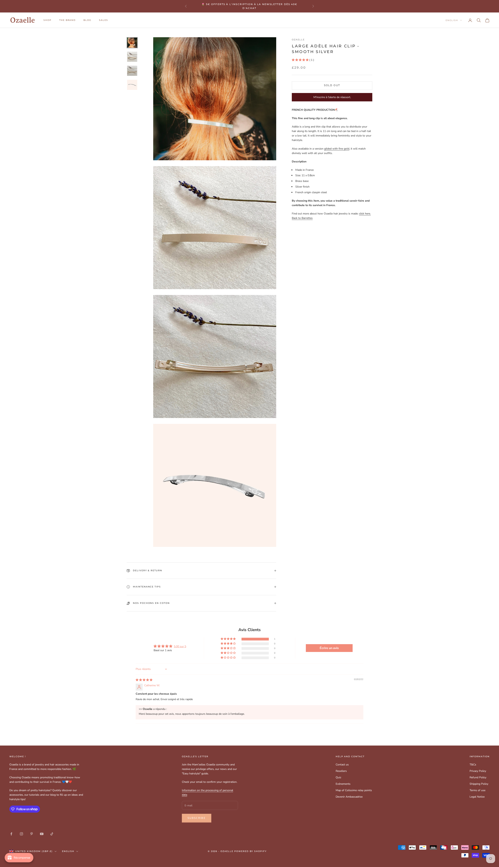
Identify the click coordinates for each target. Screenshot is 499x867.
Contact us (342, 764)
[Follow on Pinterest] (32, 834)
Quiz (338, 777)
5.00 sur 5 (180, 646)
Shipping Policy (479, 784)
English (452, 20)
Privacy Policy (478, 771)
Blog (87, 20)
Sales (103, 20)
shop (47, 20)
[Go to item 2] (132, 56)
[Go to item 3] (132, 70)
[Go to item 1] (132, 42)
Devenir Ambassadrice (349, 797)
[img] (144, 680)
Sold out (332, 85)
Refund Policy (478, 777)
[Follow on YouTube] (42, 834)
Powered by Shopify (250, 851)
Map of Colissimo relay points (354, 790)
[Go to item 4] (132, 84)
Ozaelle (298, 39)
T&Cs (473, 764)
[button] (300, 60)
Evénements (343, 784)
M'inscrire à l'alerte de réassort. (332, 97)
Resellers (341, 771)
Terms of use (477, 790)
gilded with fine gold (336, 149)
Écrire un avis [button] (329, 648)
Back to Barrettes (302, 218)
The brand (67, 20)
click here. (365, 213)
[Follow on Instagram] (21, 834)
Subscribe (197, 818)
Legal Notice (477, 797)
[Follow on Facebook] (11, 834)
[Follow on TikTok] (52, 834)
